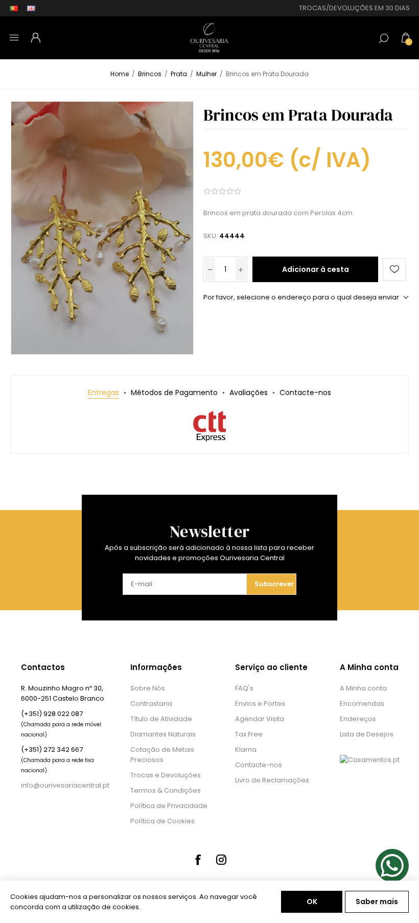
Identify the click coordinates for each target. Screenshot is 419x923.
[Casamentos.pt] (370, 760)
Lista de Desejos (366, 734)
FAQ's (244, 688)
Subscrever (274, 584)
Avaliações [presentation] (248, 392)
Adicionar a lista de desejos (394, 269)
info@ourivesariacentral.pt (65, 785)
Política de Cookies (162, 821)
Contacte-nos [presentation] (305, 392)
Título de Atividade (161, 719)
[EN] (31, 8)
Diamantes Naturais (163, 734)
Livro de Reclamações (272, 780)
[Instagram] (221, 859)
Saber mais (377, 901)
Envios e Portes (260, 703)
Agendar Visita (259, 719)
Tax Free (249, 734)
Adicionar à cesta (315, 269)
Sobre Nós (147, 688)
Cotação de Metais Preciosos (162, 755)
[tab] (103, 392)
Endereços (358, 719)
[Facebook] (198, 859)
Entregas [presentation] (103, 392)
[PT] (14, 8)
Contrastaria (151, 703)
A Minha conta (363, 688)
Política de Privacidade (168, 806)
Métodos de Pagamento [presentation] (174, 392)
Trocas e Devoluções (165, 775)
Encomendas (362, 703)
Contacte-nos (258, 765)
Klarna (246, 749)
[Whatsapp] (392, 865)
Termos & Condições (165, 790)
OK (312, 901)
